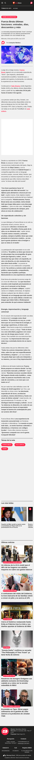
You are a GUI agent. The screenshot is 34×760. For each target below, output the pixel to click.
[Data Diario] (30, 3)
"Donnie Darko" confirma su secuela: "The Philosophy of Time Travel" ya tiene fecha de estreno (16, 652)
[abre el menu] (2, 3)
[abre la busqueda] (5, 3)
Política (8, 741)
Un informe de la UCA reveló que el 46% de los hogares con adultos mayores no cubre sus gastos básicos (16, 567)
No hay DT (14, 743)
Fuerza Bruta (7, 444)
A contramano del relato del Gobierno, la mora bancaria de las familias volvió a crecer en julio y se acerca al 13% (16, 596)
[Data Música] (17, 3)
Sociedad (13, 741)
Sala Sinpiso (20, 444)
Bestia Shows (8, 743)
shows (5, 448)
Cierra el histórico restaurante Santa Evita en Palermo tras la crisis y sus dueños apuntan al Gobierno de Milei (16, 624)
